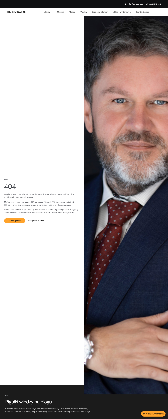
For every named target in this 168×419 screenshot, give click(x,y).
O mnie (60, 12)
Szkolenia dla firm (100, 12)
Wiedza (83, 12)
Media (72, 12)
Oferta (47, 12)
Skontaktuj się (142, 12)
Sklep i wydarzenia (121, 12)
